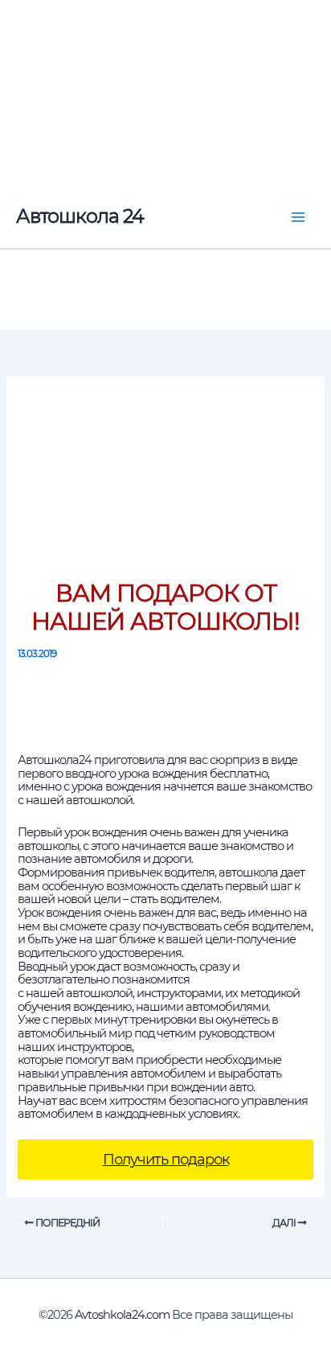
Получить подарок (166, 1159)
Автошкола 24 (80, 216)
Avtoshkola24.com (122, 1315)
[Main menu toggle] (298, 217)
